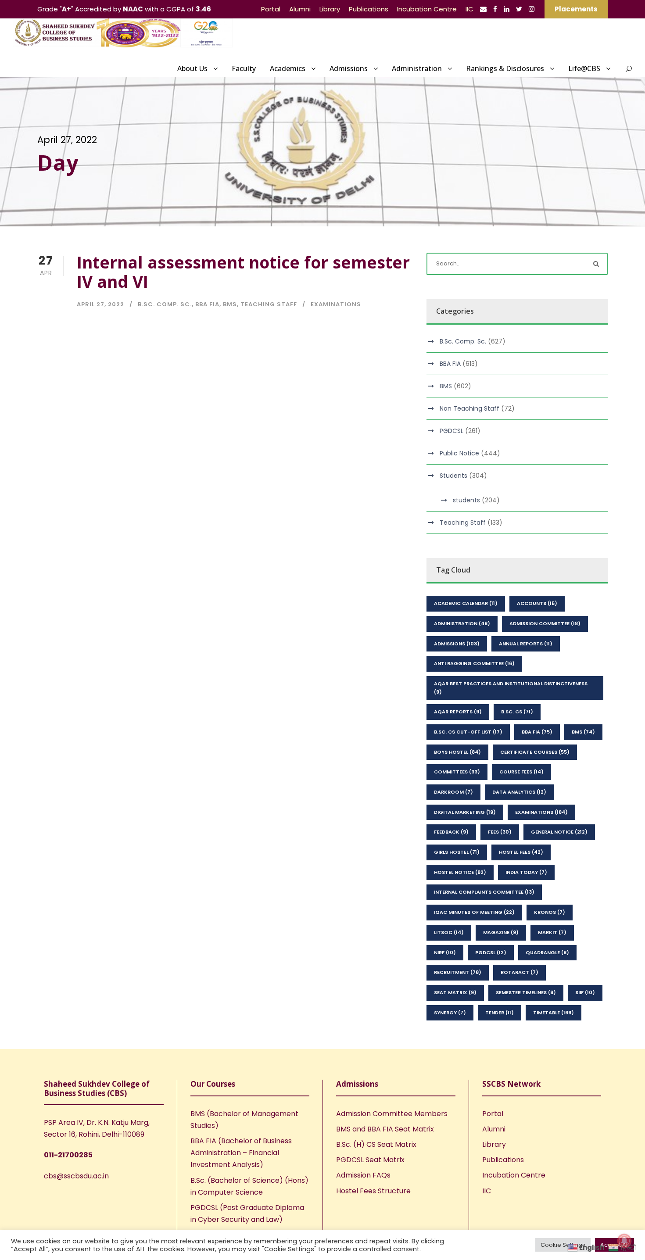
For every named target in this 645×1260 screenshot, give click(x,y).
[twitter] (519, 9)
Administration (417, 68)
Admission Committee (544, 623)
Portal (270, 9)
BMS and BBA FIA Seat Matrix (385, 1129)
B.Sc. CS (517, 711)
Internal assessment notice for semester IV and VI (243, 272)
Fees (500, 831)
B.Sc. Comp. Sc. (165, 304)
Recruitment (457, 972)
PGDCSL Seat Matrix (370, 1160)
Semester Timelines (526, 992)
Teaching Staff (268, 304)
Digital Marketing (465, 812)
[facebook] (495, 9)
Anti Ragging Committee (474, 663)
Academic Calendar (466, 603)
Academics (287, 68)
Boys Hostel (457, 751)
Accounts (537, 603)
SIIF (585, 992)
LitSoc (449, 932)
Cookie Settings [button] (563, 1245)
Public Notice (459, 453)
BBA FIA (207, 304)
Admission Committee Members (392, 1114)
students (466, 500)
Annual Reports (525, 643)
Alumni (300, 9)
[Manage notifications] (624, 1241)
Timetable (553, 1012)
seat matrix (455, 992)
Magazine (501, 932)
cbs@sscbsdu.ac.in (76, 1176)
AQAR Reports (458, 711)
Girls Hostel (457, 852)
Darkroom (453, 791)
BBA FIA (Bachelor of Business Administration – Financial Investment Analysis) (241, 1153)
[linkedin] (506, 9)
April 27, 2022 (100, 304)
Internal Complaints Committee (484, 891)
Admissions (349, 68)
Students (453, 475)
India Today (526, 872)
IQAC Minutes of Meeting (474, 912)
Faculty (244, 68)
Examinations (336, 304)
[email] (483, 9)
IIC (469, 9)
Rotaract (519, 972)
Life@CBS (584, 68)
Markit (552, 932)
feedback (451, 831)
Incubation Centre (427, 9)
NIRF (445, 952)
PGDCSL (451, 430)
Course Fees (521, 771)
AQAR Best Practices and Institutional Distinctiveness (511, 687)
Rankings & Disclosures (505, 68)
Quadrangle (547, 952)
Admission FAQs (363, 1175)
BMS (230, 304)
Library (329, 9)
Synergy (450, 1012)
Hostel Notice (460, 872)
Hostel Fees (521, 852)
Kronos (549, 912)
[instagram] (531, 9)
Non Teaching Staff (469, 408)
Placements (576, 9)
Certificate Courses (535, 751)
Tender (499, 1012)
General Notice (559, 831)
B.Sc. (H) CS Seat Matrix (376, 1144)
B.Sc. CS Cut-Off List (468, 731)
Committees (457, 771)
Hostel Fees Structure (373, 1191)
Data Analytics (519, 791)
